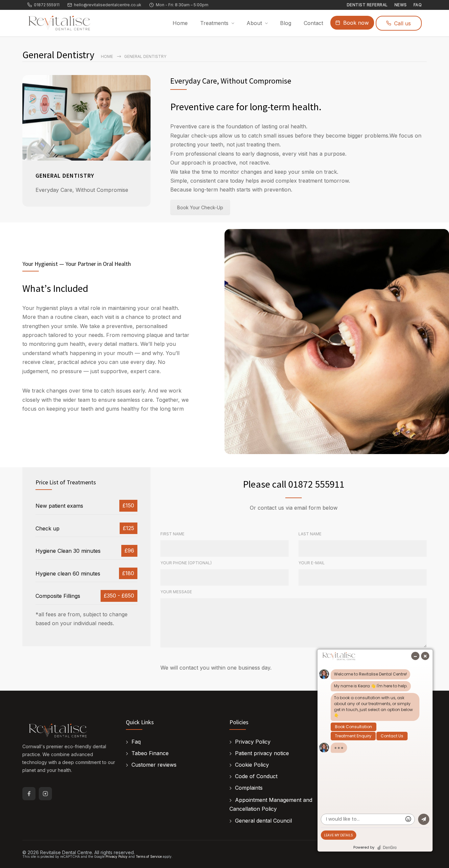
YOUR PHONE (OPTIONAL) (186, 562)
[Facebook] (28, 793)
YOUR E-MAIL (311, 562)
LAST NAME (309, 533)
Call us (402, 23)
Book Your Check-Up (200, 207)
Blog (285, 23)
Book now (356, 22)
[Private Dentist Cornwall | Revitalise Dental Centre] (58, 731)
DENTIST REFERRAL (367, 5)
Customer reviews (154, 764)
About (254, 23)
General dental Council (263, 820)
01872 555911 (46, 5)
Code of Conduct (256, 776)
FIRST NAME (172, 533)
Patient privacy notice (262, 753)
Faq (136, 741)
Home (180, 23)
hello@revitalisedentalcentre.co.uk (107, 5)
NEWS (400, 5)
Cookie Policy (252, 764)
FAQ (418, 5)
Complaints (249, 787)
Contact (313, 23)
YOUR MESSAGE (176, 591)
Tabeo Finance (150, 753)
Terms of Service (149, 856)
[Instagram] (45, 793)
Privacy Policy (253, 741)
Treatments (214, 23)
